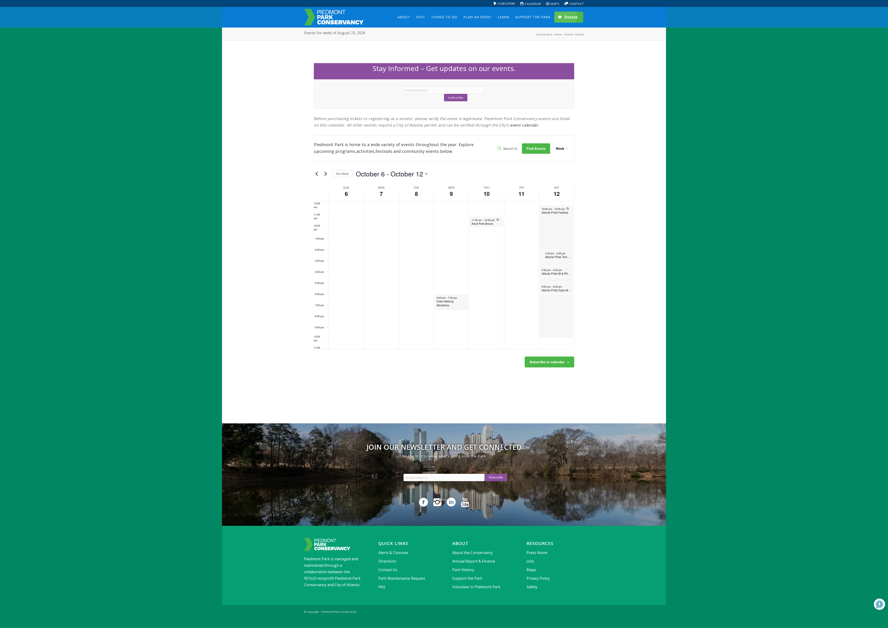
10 (487, 193)
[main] (444, 226)
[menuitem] (504, 3)
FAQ (381, 586)
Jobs (530, 561)
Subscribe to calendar (547, 362)
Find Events (536, 148)
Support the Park (467, 578)
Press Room (537, 552)
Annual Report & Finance (473, 561)
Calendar (532, 4)
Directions (387, 561)
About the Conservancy (472, 552)
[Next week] (325, 174)
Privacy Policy (538, 578)
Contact (576, 4)
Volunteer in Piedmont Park (476, 586)
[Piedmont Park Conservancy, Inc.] (334, 17)
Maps (555, 4)
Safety (532, 586)
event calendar (524, 125)
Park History (463, 569)
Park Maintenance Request (401, 578)
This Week (342, 173)
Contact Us (387, 569)
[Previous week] (316, 174)
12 (557, 193)
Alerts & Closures (393, 552)
